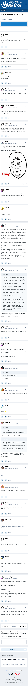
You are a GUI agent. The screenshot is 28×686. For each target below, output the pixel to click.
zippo (6, 486)
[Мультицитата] (6, 47)
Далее (22, 28)
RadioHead (8, 72)
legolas (7, 189)
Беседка (10, 19)
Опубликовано (11, 36)
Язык (10, 677)
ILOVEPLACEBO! (9, 105)
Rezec (6, 367)
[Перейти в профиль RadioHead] (2, 73)
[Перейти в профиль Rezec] (2, 367)
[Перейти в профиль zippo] (2, 486)
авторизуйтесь (20, 634)
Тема (15, 677)
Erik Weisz (8, 467)
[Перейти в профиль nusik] (2, 35)
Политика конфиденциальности (13, 679)
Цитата (9, 47)
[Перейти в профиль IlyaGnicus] (2, 124)
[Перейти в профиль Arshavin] (2, 423)
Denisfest (7, 388)
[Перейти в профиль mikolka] (2, 269)
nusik (5, 18)
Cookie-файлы (18, 680)
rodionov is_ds (9, 577)
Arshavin (7, 422)
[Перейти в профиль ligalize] (2, 208)
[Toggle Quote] (3, 274)
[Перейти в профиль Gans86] (2, 89)
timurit (7, 225)
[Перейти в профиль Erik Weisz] (2, 467)
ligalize (7, 207)
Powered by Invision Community (14, 683)
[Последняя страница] (26, 29)
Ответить (14, 24)
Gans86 (7, 89)
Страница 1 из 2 (14, 28)
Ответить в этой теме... (10, 642)
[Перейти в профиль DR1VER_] (2, 142)
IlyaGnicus (8, 123)
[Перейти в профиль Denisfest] (2, 389)
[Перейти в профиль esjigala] (2, 557)
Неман (7, 343)
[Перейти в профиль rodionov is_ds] (2, 577)
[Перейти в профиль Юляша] (2, 53)
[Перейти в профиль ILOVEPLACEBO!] (2, 106)
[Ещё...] (25, 35)
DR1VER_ (7, 141)
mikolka (7, 269)
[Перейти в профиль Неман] (2, 344)
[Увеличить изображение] (14, 165)
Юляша (7, 52)
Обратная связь (10, 680)
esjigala (7, 556)
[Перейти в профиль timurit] (2, 225)
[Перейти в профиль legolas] (2, 190)
